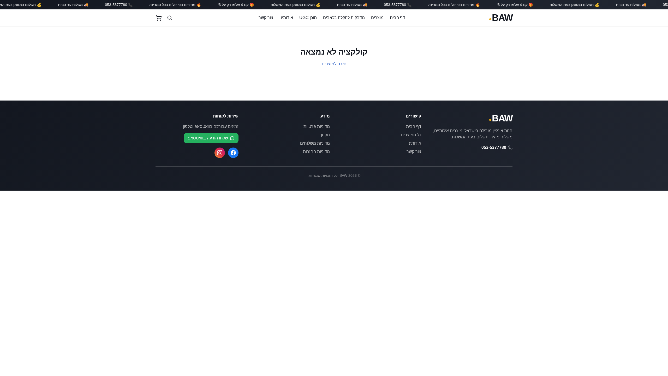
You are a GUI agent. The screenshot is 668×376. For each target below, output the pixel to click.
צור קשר (266, 17)
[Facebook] (233, 153)
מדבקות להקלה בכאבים (344, 17)
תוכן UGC (308, 17)
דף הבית (397, 17)
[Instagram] (219, 153)
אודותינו (286, 17)
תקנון (325, 135)
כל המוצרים (411, 135)
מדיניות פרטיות (316, 126)
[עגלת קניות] (159, 18)
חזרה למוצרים (334, 64)
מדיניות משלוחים (315, 143)
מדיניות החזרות (316, 151)
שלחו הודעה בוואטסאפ (208, 138)
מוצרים (377, 17)
